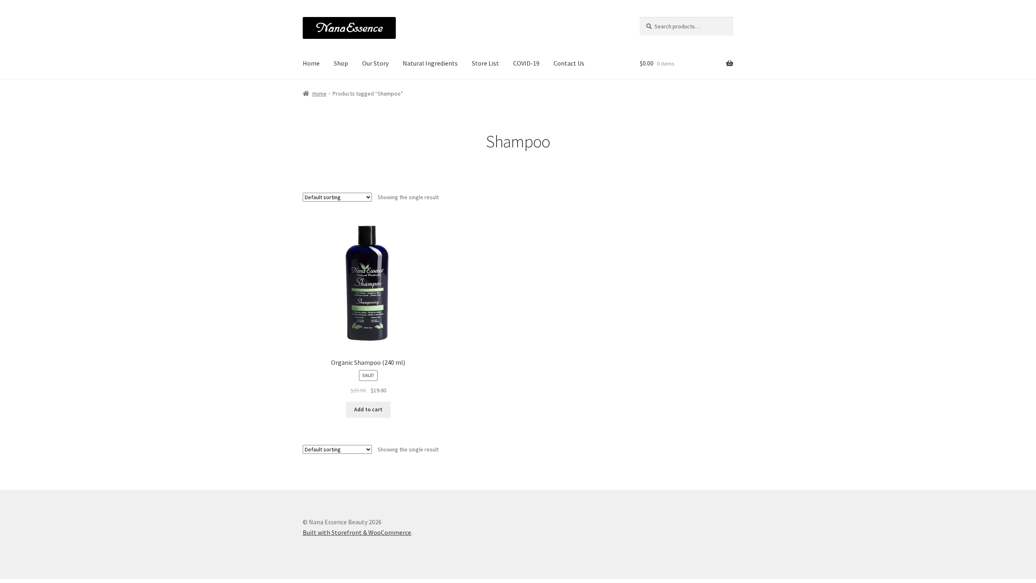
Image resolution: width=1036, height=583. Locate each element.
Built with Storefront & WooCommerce (357, 532)
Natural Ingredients (430, 63)
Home (311, 63)
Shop (341, 63)
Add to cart (368, 409)
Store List (485, 63)
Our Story (375, 63)
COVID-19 (526, 63)
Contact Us (569, 63)
